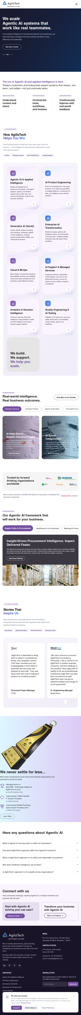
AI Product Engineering (10, 980)
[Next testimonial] (71, 702)
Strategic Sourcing (12, 409)
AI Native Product (31, 409)
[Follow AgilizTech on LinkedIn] (4, 965)
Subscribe (73, 984)
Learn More (7, 816)
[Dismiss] (74, 996)
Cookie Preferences (48, 1008)
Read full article (14, 453)
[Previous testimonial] (65, 702)
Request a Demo (14, 916)
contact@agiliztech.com (55, 958)
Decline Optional (30, 1008)
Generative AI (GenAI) (10, 984)
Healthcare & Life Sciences (47, 528)
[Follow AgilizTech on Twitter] (9, 965)
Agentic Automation (52, 409)
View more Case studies (66, 397)
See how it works (12, 47)
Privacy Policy (25, 1003)
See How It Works (16, 558)
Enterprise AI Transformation (12, 987)
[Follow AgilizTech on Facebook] (14, 965)
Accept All (16, 1008)
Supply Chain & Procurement (18, 528)
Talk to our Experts (54, 915)
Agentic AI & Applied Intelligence (13, 977)
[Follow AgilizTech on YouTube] (20, 965)
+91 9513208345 (56, 956)
